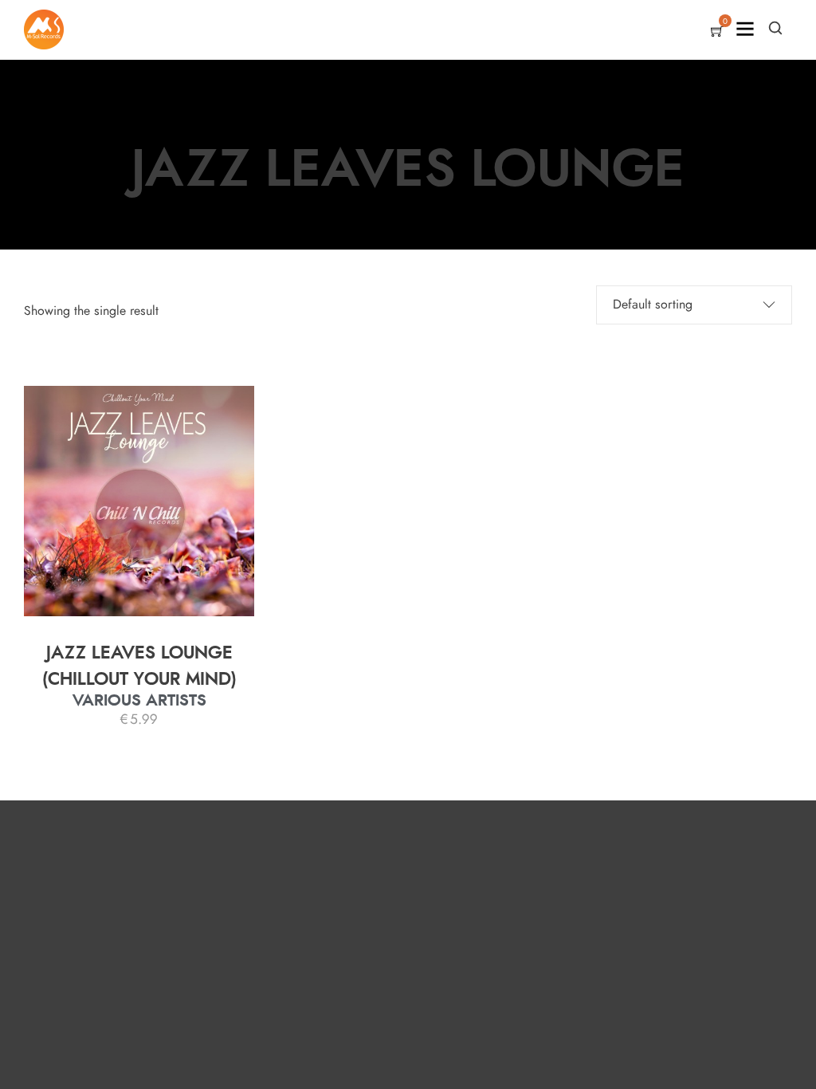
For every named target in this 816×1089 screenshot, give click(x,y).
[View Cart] (717, 32)
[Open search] (775, 28)
